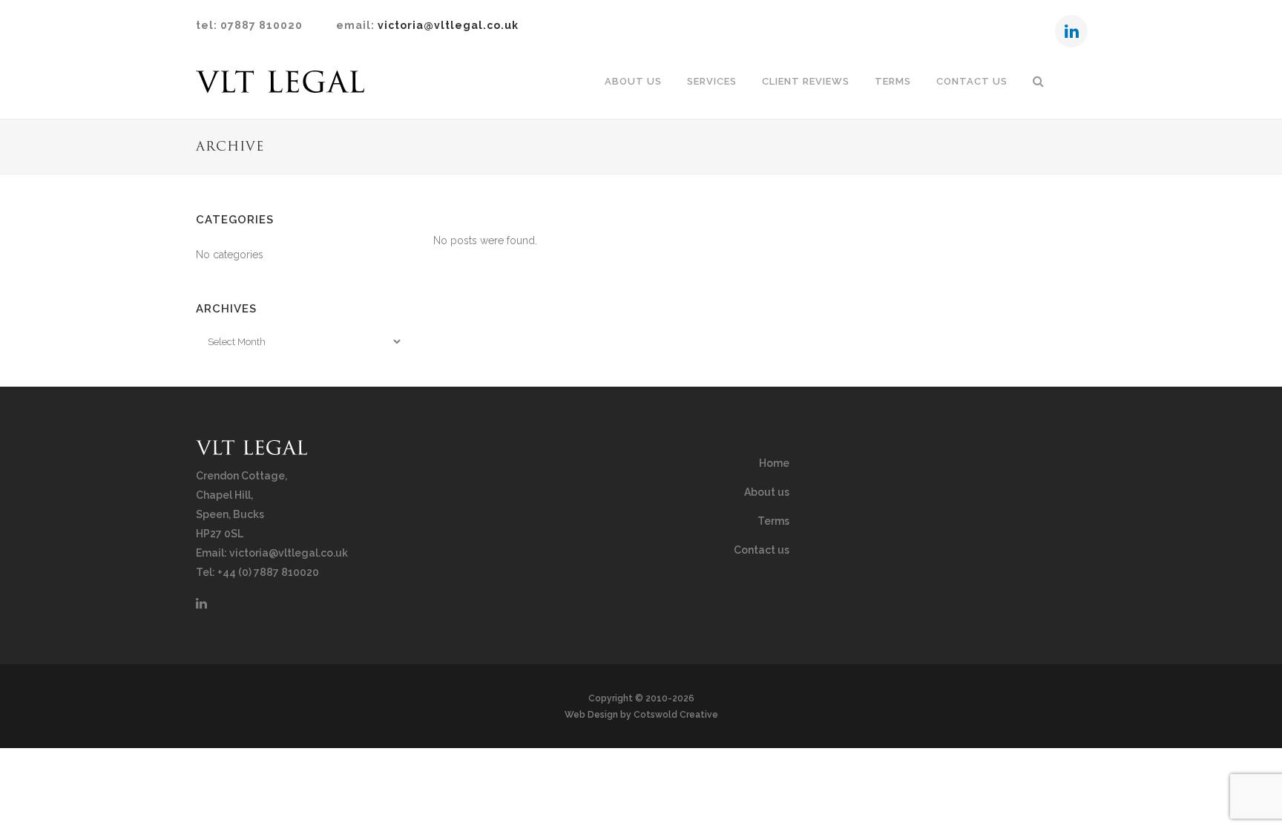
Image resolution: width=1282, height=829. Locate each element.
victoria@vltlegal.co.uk (448, 25)
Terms (773, 521)
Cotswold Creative (676, 715)
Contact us (761, 550)
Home (774, 463)
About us (766, 492)
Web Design (591, 715)
